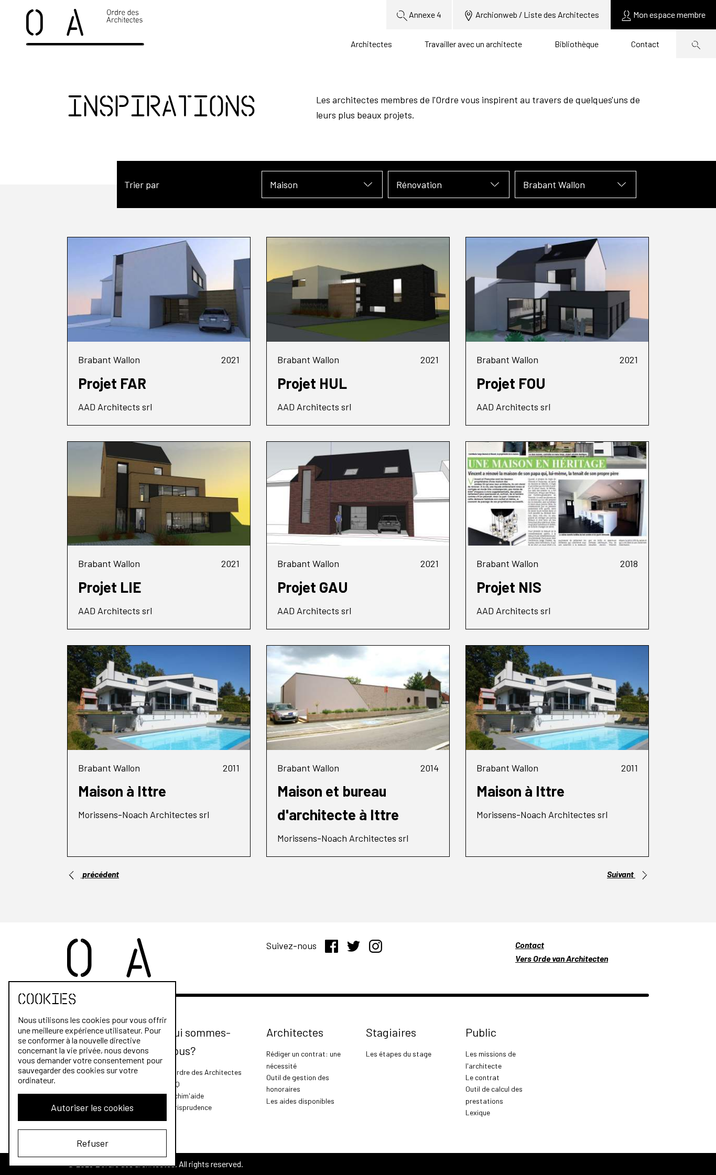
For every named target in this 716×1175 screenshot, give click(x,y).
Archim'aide (185, 1095)
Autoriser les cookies (92, 1107)
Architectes (371, 44)
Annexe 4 (424, 14)
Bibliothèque (577, 44)
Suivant (621, 874)
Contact (645, 44)
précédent (100, 874)
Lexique (477, 1112)
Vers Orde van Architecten (561, 958)
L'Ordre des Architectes (204, 1072)
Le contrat (482, 1077)
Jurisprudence (189, 1107)
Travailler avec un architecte (473, 44)
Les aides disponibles (300, 1100)
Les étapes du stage (398, 1053)
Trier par (141, 184)
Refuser (93, 1143)
